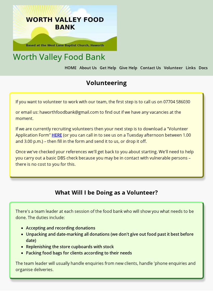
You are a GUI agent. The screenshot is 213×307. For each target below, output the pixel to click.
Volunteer (173, 67)
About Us (88, 67)
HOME (70, 67)
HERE (57, 135)
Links (191, 67)
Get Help (108, 67)
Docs (203, 67)
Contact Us (150, 67)
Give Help (128, 67)
